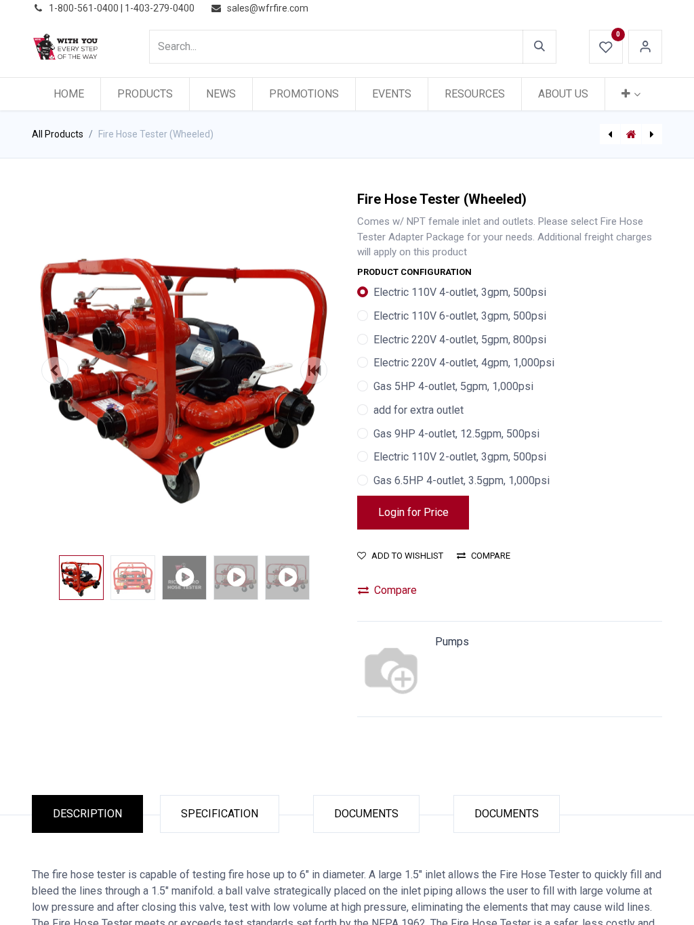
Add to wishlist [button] (407, 555)
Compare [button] (490, 555)
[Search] (539, 47)
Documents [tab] (366, 813)
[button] (55, 370)
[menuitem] (68, 94)
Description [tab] (87, 813)
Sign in (645, 47)
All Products (57, 134)
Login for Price (413, 512)
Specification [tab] (219, 813)
